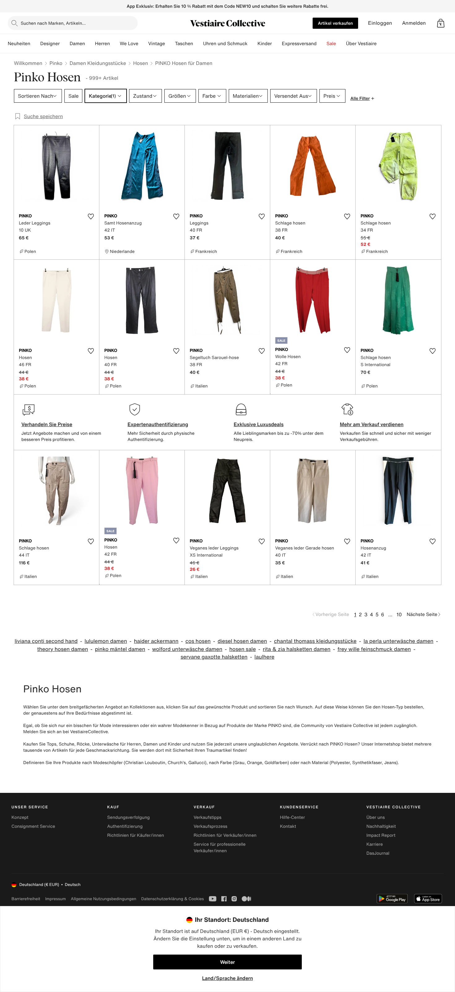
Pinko (56, 63)
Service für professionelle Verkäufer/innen (219, 847)
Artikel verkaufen (335, 23)
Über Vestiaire (361, 43)
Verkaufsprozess (210, 826)
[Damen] (90, 43)
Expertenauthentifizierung (158, 424)
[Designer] (64, 43)
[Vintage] (169, 43)
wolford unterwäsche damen (187, 649)
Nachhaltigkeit (381, 826)
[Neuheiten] (35, 43)
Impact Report (381, 835)
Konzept (19, 817)
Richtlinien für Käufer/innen (135, 835)
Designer (50, 43)
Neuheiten (19, 43)
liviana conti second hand (46, 641)
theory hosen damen (62, 649)
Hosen (140, 63)
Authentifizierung (124, 826)
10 (399, 614)
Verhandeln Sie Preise (46, 424)
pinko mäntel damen (120, 649)
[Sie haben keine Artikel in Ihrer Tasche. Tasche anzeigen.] (440, 23)
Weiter (227, 962)
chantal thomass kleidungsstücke (315, 641)
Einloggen (380, 23)
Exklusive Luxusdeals (259, 424)
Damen (77, 43)
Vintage (156, 43)
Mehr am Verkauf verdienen (372, 424)
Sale (331, 43)
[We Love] (143, 43)
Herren (102, 43)
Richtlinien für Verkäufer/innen (224, 835)
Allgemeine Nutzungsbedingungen (103, 899)
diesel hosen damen (242, 641)
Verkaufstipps (207, 817)
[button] (440, 23)
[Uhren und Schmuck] (252, 43)
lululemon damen (105, 641)
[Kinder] (276, 43)
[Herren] (114, 43)
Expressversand (299, 43)
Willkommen (28, 63)
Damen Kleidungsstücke (98, 63)
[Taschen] (198, 43)
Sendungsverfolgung (128, 817)
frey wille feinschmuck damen (374, 649)
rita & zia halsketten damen (297, 649)
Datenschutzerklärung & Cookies (172, 899)
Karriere (374, 844)
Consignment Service (33, 826)
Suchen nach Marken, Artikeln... (53, 23)
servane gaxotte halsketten (214, 657)
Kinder (265, 43)
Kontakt (288, 826)
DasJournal (377, 853)
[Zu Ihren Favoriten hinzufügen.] (90, 216)
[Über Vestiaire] (381, 43)
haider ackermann (156, 641)
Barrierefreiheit (25, 899)
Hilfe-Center (292, 817)
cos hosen (198, 641)
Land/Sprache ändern (227, 978)
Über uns (375, 817)
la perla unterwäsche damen (398, 641)
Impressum (55, 899)
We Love (129, 43)
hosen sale (242, 649)
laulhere (264, 657)
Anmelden (414, 23)
